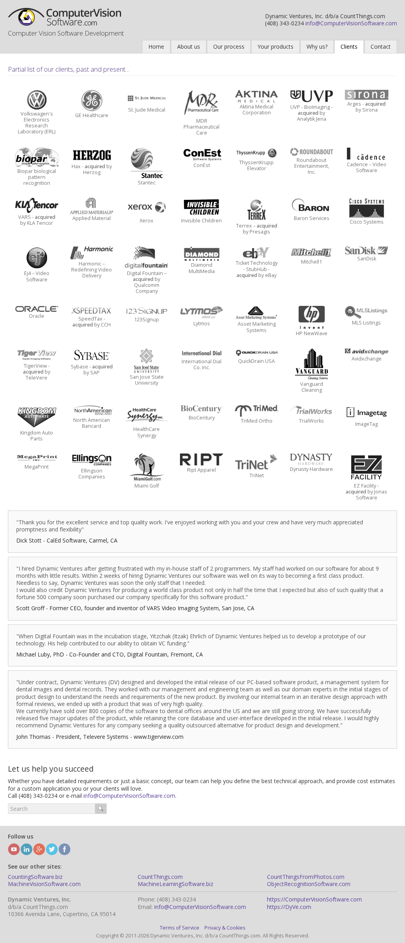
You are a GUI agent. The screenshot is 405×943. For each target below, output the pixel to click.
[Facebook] (64, 849)
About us (188, 46)
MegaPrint (37, 466)
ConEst (201, 165)
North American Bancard (91, 423)
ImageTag (366, 424)
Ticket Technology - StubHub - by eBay (257, 269)
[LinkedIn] (26, 849)
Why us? (317, 46)
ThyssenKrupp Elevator (256, 165)
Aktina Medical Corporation (256, 109)
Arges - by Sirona (366, 107)
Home (156, 46)
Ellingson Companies (91, 473)
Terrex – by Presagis (256, 228)
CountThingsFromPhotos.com (305, 876)
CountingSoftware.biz (35, 876)
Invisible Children (201, 220)
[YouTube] (14, 849)
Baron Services (311, 218)
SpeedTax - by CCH (91, 321)
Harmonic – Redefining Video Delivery (91, 269)
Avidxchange (367, 358)
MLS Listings (366, 322)
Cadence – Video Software (366, 167)
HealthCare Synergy (146, 432)
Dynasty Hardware (311, 469)
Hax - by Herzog (92, 169)
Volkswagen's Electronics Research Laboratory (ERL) (36, 122)
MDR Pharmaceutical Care (202, 127)
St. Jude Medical (146, 109)
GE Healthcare (91, 115)
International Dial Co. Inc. (201, 364)
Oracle (36, 316)
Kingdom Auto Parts (36, 435)
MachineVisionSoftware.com (44, 884)
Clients (349, 46)
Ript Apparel (201, 470)
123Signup (146, 319)
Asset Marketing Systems (257, 327)
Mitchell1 (311, 261)
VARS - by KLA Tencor (36, 220)
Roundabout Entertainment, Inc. (311, 166)
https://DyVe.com (289, 907)
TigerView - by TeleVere (36, 371)
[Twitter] (52, 849)
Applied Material (91, 218)
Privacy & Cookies (225, 927)
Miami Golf (146, 485)
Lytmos (201, 323)
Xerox (146, 220)
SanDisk (366, 258)
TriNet (257, 475)
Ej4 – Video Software (36, 276)
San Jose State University (147, 380)
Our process (228, 46)
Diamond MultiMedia (202, 268)
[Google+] (39, 849)
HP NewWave (311, 333)
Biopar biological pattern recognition (36, 177)
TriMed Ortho (257, 420)
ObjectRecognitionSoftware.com (308, 884)
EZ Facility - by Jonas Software (366, 491)
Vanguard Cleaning (311, 387)
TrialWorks (311, 420)
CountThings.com (160, 876)
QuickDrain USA (256, 361)
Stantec (146, 182)
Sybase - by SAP (92, 369)
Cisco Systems (367, 221)
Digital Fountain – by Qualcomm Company (147, 282)
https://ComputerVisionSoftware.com (314, 899)
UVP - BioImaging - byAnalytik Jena (311, 113)
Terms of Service (179, 927)
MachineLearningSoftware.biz (175, 884)
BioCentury (202, 417)
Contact (381, 46)
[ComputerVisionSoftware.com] (65, 17)
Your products (275, 46)
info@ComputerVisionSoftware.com (351, 23)
